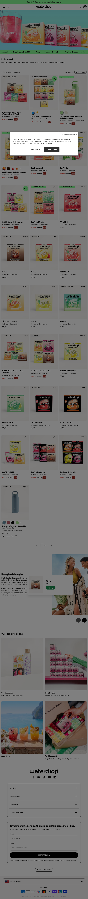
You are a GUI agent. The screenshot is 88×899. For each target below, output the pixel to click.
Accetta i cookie (52, 149)
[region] (44, 144)
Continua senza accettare (69, 134)
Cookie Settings (35, 149)
